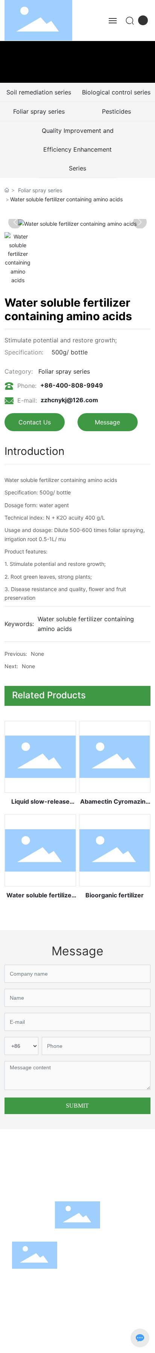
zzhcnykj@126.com (69, 400)
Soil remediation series (38, 92)
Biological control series (116, 92)
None (37, 654)
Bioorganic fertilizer (114, 895)
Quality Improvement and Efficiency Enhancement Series (78, 149)
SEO (28, 1343)
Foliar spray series (39, 111)
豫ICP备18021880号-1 (39, 1329)
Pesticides (116, 111)
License (77, 1343)
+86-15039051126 (113, 1164)
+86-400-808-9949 (71, 385)
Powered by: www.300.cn (116, 1329)
